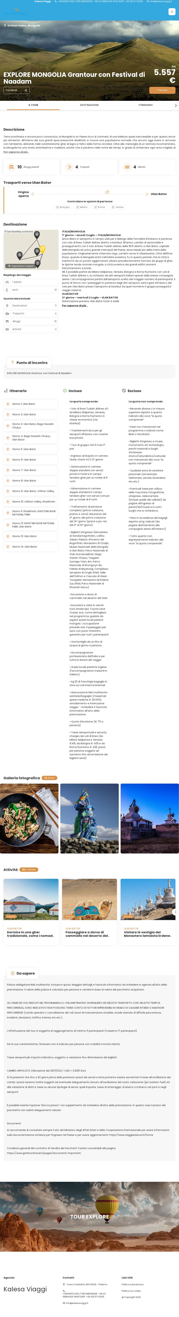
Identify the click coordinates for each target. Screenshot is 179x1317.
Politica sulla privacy (133, 1284)
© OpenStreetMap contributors (18, 231)
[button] (172, 11)
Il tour (33, 105)
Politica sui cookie (131, 1291)
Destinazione (89, 105)
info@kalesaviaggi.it (161, 1)
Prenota (162, 90)
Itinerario (146, 105)
